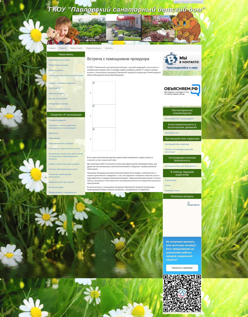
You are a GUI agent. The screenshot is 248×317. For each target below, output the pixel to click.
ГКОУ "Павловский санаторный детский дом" (126, 9)
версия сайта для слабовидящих (188, 1)
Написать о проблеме (182, 268)
